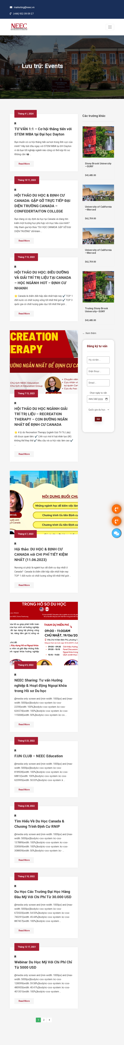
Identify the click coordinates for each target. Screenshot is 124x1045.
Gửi (98, 419)
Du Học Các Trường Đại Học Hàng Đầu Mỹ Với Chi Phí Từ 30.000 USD (42, 894)
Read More (24, 164)
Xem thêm (90, 333)
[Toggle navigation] (110, 27)
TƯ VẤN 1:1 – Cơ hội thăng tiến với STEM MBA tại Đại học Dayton (43, 131)
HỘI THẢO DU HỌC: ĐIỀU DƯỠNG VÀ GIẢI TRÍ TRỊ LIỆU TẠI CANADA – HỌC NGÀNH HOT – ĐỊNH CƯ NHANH (42, 280)
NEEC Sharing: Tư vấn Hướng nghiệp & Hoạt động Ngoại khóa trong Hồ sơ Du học (40, 685)
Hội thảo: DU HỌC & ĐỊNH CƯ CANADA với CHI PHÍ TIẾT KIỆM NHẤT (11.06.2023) (41, 554)
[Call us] (116, 509)
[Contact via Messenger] (116, 533)
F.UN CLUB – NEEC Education (38, 756)
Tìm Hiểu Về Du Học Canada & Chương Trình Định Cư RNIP (39, 824)
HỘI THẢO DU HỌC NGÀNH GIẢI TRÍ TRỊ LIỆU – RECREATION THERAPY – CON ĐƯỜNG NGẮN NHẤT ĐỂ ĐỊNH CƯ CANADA (41, 417)
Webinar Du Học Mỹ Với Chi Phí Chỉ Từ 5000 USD (43, 965)
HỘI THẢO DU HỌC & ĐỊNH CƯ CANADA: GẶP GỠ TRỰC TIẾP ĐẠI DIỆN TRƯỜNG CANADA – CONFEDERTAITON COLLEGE (42, 203)
